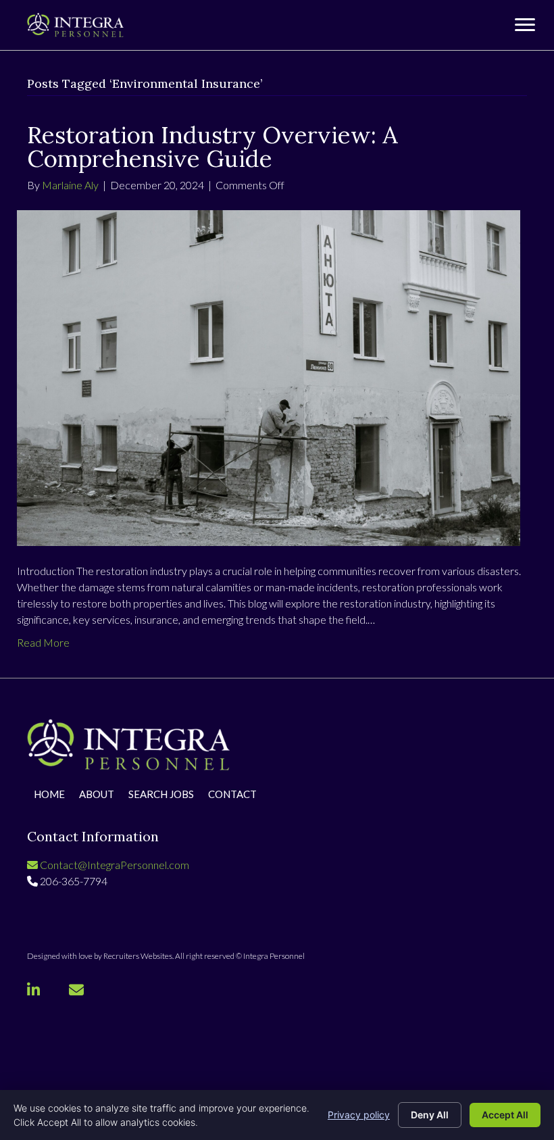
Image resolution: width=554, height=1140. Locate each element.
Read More (43, 642)
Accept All (505, 1114)
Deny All (430, 1114)
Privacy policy (359, 1114)
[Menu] (524, 25)
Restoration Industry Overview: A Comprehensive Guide (212, 147)
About (96, 794)
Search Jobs (161, 794)
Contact (232, 794)
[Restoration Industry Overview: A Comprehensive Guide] (268, 376)
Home (49, 794)
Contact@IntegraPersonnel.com (113, 864)
